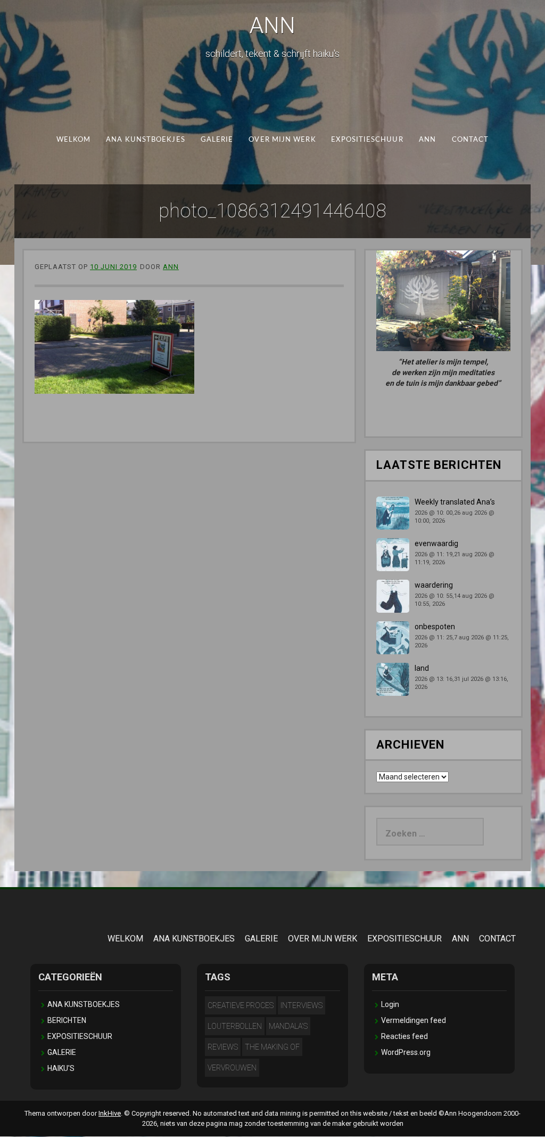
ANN (272, 25)
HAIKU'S (61, 1068)
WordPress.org (406, 1052)
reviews (223, 1047)
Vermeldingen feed (413, 1020)
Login (390, 1004)
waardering (434, 585)
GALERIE (217, 139)
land (422, 668)
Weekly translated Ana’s (455, 502)
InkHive (109, 1113)
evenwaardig (436, 543)
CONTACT (470, 139)
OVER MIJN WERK (282, 139)
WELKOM (73, 139)
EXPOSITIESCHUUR (367, 139)
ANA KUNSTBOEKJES (145, 139)
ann (171, 267)
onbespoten (435, 626)
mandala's (288, 1026)
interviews (301, 1005)
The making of (272, 1047)
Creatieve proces (241, 1005)
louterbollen (235, 1026)
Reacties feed (404, 1036)
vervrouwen (232, 1067)
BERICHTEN (66, 1020)
